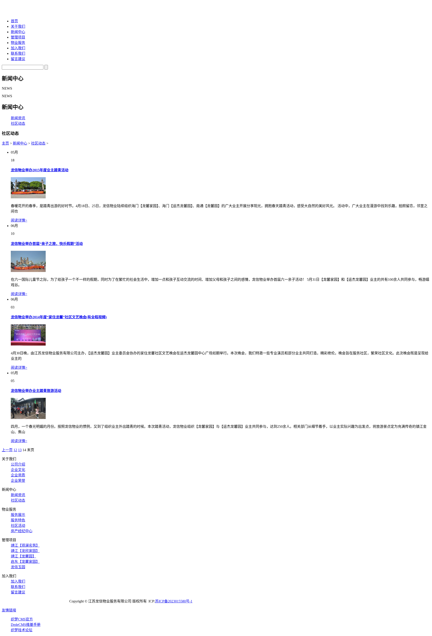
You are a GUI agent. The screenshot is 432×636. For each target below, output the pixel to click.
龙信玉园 (18, 567)
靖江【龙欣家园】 (25, 551)
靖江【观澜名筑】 (25, 545)
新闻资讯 (18, 118)
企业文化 (18, 470)
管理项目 (18, 37)
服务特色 (18, 520)
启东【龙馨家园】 (25, 562)
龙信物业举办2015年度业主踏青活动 (39, 170)
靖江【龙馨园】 (23, 556)
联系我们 (18, 53)
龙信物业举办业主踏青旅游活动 (36, 391)
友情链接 (9, 610)
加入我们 (18, 48)
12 (15, 450)
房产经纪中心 (21, 531)
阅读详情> (19, 220)
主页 (5, 143)
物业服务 (18, 43)
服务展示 (18, 515)
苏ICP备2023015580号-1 (173, 601)
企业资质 (18, 475)
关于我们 (18, 26)
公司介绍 (18, 464)
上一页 (7, 450)
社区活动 (18, 525)
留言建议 (18, 59)
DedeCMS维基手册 (25, 625)
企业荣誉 (18, 480)
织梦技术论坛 (21, 630)
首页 (14, 21)
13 (20, 450)
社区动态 (18, 123)
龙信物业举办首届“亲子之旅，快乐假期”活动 (47, 244)
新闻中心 (18, 32)
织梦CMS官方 (22, 619)
